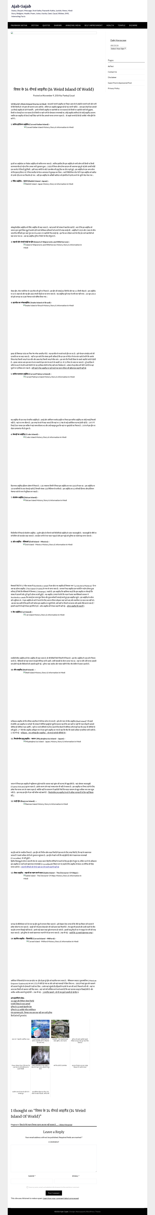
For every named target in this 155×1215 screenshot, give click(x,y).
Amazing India (73, 25)
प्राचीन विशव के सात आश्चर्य (20, 1004)
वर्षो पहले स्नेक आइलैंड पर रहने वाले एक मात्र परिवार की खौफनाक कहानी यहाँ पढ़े (59, 368)
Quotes (46, 25)
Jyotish (35, 25)
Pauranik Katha (19, 25)
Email (75, 1176)
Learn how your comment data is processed (61, 1198)
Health (110, 25)
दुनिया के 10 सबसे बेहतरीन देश (21, 1007)
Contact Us (112, 72)
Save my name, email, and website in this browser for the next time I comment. (54, 1187)
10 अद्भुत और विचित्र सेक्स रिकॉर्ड (22, 1001)
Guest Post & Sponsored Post (120, 83)
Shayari (58, 25)
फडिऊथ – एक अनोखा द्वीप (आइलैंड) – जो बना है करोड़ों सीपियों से (43, 733)
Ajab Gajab (21, 6)
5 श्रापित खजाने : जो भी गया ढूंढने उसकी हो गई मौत (59, 992)
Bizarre (133, 25)
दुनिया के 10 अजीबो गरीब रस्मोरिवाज (23, 1009)
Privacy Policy (114, 88)
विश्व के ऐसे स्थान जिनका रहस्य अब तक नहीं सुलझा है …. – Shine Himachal (46, 1124)
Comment (53, 1142)
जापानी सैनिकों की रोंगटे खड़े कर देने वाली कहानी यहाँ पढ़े (40, 867)
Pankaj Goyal (69, 95)
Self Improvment (94, 25)
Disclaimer (112, 77)
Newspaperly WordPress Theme (88, 1212)
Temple (121, 25)
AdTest (111, 66)
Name (31, 1176)
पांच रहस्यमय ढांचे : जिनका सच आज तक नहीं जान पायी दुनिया (31, 1012)
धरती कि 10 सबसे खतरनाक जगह (80, 932)
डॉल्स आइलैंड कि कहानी (75, 606)
